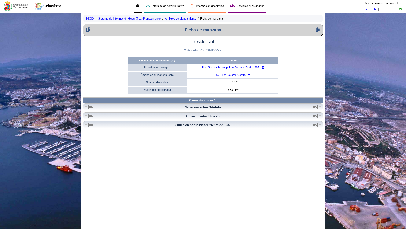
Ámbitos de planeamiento (180, 18)
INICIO (89, 18)
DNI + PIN (369, 9)
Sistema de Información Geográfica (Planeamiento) (129, 18)
